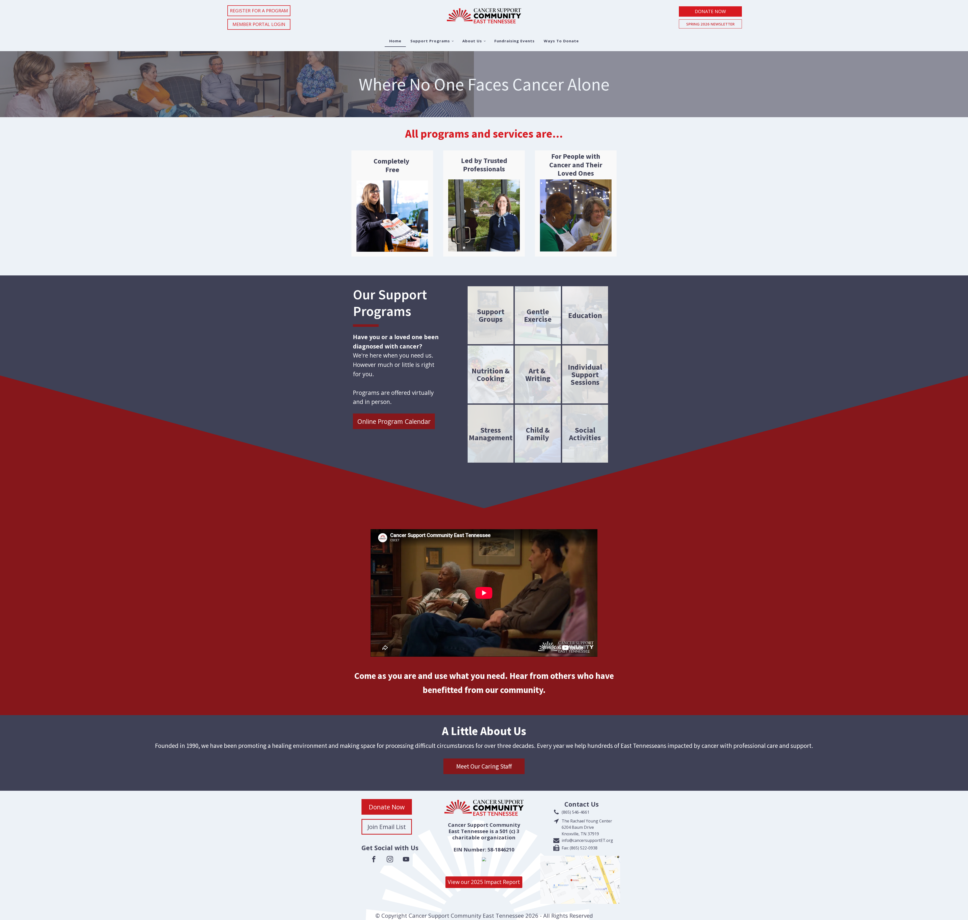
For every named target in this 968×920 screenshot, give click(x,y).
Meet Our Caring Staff (484, 766)
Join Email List (387, 826)
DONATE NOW (710, 11)
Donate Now (387, 807)
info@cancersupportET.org (587, 840)
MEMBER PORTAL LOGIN (258, 24)
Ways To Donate (561, 40)
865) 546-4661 (576, 812)
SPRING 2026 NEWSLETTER (710, 23)
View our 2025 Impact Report (484, 881)
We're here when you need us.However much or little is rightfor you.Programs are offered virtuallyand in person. (396, 369)
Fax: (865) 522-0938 (579, 848)
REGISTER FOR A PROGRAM (259, 11)
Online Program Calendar (394, 421)
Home (395, 40)
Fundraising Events (514, 40)
